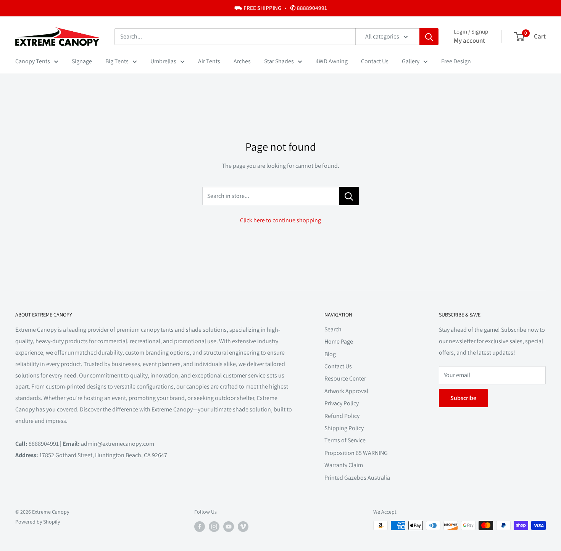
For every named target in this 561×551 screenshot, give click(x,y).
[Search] (428, 36)
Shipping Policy (344, 428)
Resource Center (345, 378)
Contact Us (375, 61)
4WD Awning (332, 61)
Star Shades (279, 61)
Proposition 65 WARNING (356, 453)
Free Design (456, 61)
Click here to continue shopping (280, 220)
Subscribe (463, 398)
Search (333, 329)
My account (469, 40)
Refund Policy (341, 416)
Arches (242, 61)
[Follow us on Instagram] (214, 526)
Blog (330, 354)
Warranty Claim (343, 465)
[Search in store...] (349, 196)
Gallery (410, 61)
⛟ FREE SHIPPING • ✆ (280, 7)
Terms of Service (345, 440)
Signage (82, 61)
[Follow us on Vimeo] (243, 526)
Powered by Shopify (37, 521)
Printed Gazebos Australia (357, 478)
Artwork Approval (346, 391)
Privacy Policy (341, 403)
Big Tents (117, 61)
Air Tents (209, 61)
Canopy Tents (32, 61)
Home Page (338, 341)
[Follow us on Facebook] (199, 526)
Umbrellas (163, 61)
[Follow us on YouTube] (228, 526)
